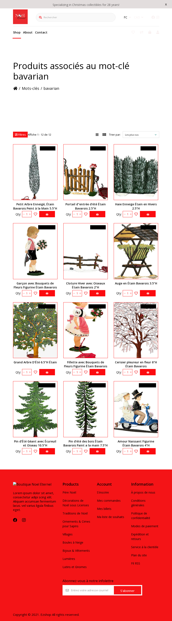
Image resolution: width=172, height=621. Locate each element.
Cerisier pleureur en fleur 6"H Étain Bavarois (136, 364)
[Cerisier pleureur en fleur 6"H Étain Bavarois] (136, 330)
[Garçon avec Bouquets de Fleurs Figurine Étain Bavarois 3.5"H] (35, 251)
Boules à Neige (73, 542)
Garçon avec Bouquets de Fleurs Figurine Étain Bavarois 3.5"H (35, 287)
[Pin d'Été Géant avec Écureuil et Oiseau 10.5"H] (35, 409)
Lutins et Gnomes (75, 567)
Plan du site (139, 555)
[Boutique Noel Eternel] (20, 23)
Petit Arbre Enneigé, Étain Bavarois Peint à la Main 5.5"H (35, 206)
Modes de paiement (144, 526)
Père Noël (69, 492)
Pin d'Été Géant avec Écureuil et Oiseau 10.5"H (35, 443)
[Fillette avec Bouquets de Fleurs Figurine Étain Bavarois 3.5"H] (85, 330)
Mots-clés (30, 88)
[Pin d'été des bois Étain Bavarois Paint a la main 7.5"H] (85, 409)
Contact (41, 32)
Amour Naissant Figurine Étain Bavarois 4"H (136, 443)
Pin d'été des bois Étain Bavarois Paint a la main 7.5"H (85, 443)
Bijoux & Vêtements (76, 551)
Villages (68, 534)
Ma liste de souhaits (110, 517)
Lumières (69, 559)
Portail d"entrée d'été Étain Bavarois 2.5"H (85, 206)
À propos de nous (143, 492)
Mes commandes (109, 501)
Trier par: (115, 134)
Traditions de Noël (75, 513)
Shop (17, 32)
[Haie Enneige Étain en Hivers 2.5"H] (136, 172)
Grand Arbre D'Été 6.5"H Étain (35, 362)
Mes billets (104, 509)
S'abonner (127, 591)
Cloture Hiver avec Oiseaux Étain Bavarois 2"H (85, 285)
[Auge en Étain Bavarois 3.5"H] (136, 251)
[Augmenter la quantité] (29, 214)
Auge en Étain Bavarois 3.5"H (136, 283)
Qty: (18, 214)
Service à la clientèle (144, 547)
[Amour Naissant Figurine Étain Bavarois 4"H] (136, 409)
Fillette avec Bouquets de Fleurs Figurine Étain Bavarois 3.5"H (85, 366)
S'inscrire (103, 492)
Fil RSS (135, 563)
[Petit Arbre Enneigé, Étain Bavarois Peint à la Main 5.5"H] (35, 172)
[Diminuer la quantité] (23, 214)
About (28, 32)
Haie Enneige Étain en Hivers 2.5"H (136, 206)
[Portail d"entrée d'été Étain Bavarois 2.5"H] (85, 172)
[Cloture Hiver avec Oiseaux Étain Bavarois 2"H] (85, 251)
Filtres (22, 134)
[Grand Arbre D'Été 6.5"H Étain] (35, 330)
